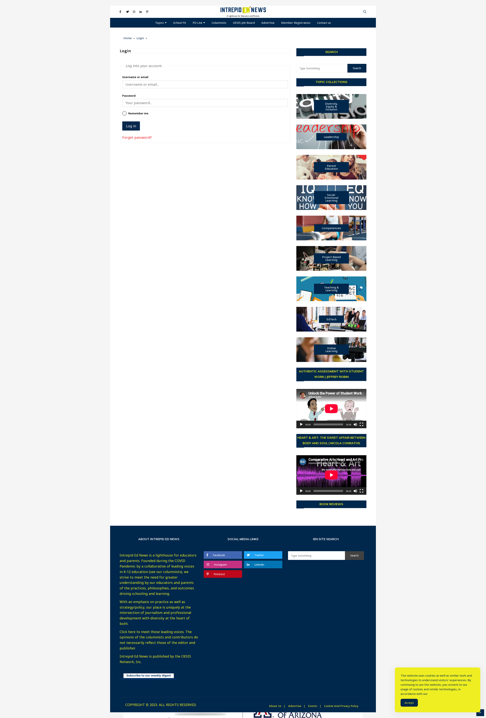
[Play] (301, 424)
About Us (275, 706)
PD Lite (197, 23)
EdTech (331, 319)
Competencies (331, 228)
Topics (159, 23)
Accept (409, 703)
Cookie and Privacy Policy (341, 706)
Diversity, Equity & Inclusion (331, 106)
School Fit (179, 23)
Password (129, 95)
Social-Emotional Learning (331, 197)
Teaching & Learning (331, 288)
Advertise (268, 23)
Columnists (219, 23)
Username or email (135, 77)
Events (312, 706)
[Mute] (355, 424)
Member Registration (295, 23)
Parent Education (331, 167)
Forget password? (137, 137)
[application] (331, 408)
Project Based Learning (331, 258)
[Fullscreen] (361, 424)
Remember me (138, 113)
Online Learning (331, 349)
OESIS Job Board (244, 23)
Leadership (331, 137)
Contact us (324, 23)
